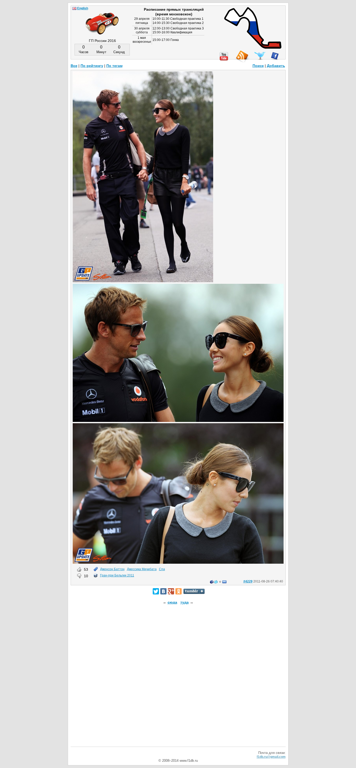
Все (74, 66)
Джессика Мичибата (142, 569)
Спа (162, 569)
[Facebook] (275, 56)
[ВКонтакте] (163, 591)
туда (184, 602)
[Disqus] (178, 680)
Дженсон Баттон (112, 569)
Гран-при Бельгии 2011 (117, 575)
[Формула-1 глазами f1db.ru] (102, 19)
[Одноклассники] (178, 591)
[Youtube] (224, 56)
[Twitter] (156, 591)
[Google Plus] (171, 591)
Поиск (258, 66)
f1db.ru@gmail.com (271, 757)
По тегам (114, 66)
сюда (172, 602)
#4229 (248, 581)
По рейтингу (92, 66)
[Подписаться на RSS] (242, 56)
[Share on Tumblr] (194, 591)
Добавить (276, 66)
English (82, 8)
